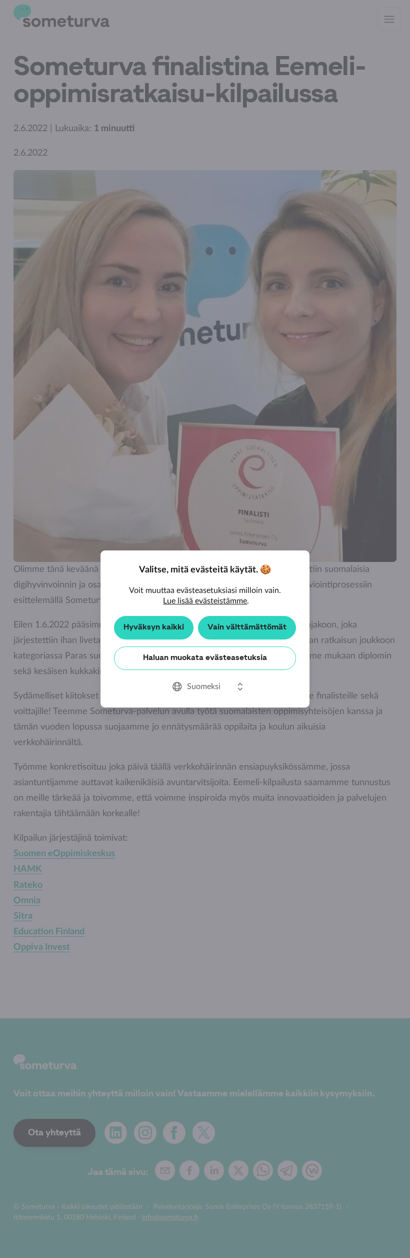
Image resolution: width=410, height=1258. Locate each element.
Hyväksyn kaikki (154, 627)
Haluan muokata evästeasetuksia (205, 658)
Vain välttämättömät (247, 627)
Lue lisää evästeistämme (205, 601)
